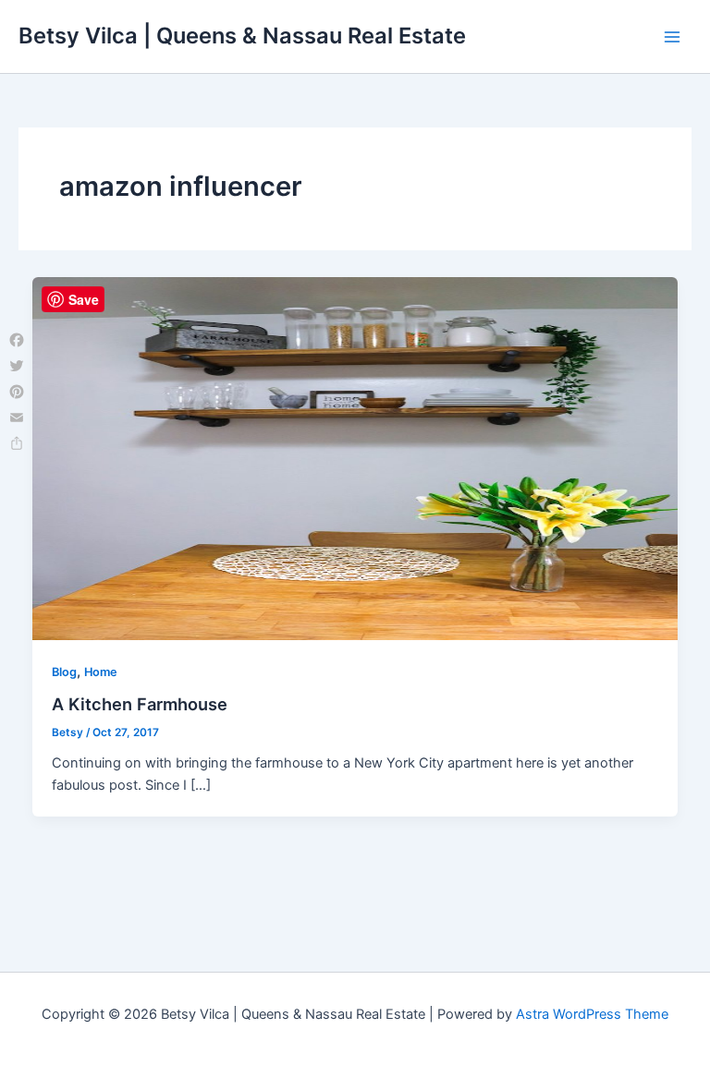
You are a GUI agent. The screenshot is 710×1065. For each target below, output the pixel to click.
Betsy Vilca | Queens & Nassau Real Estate (242, 35)
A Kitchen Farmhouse (139, 704)
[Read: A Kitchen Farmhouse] (355, 457)
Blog (64, 672)
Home (100, 672)
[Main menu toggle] (672, 37)
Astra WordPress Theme (592, 1014)
